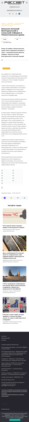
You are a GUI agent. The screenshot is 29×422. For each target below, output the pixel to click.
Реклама (3, 340)
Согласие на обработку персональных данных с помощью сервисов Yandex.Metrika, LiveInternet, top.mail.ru (14, 391)
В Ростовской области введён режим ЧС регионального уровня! (13, 226)
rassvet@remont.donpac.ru (14, 10)
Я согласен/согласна (15, 419)
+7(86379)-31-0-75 (14, 7)
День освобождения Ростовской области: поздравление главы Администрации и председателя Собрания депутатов (13, 255)
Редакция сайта (5, 338)
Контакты (3, 336)
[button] (4, 198)
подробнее (7, 414)
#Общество (6, 68)
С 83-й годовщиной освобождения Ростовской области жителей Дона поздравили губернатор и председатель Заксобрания (14, 286)
